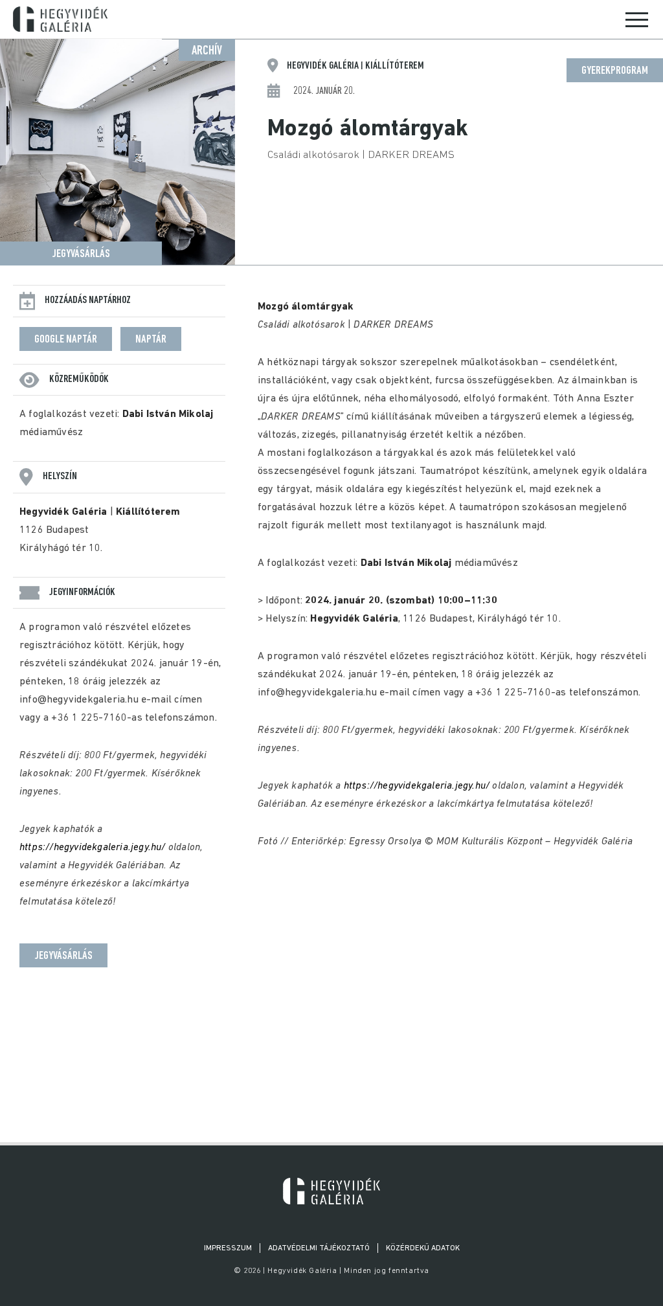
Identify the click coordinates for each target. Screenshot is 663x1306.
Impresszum (228, 1248)
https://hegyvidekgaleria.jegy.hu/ (92, 847)
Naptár (150, 340)
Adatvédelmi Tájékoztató (319, 1248)
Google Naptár (65, 340)
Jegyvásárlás (81, 254)
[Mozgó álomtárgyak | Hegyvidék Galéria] (331, 1191)
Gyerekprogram (614, 71)
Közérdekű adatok (423, 1248)
